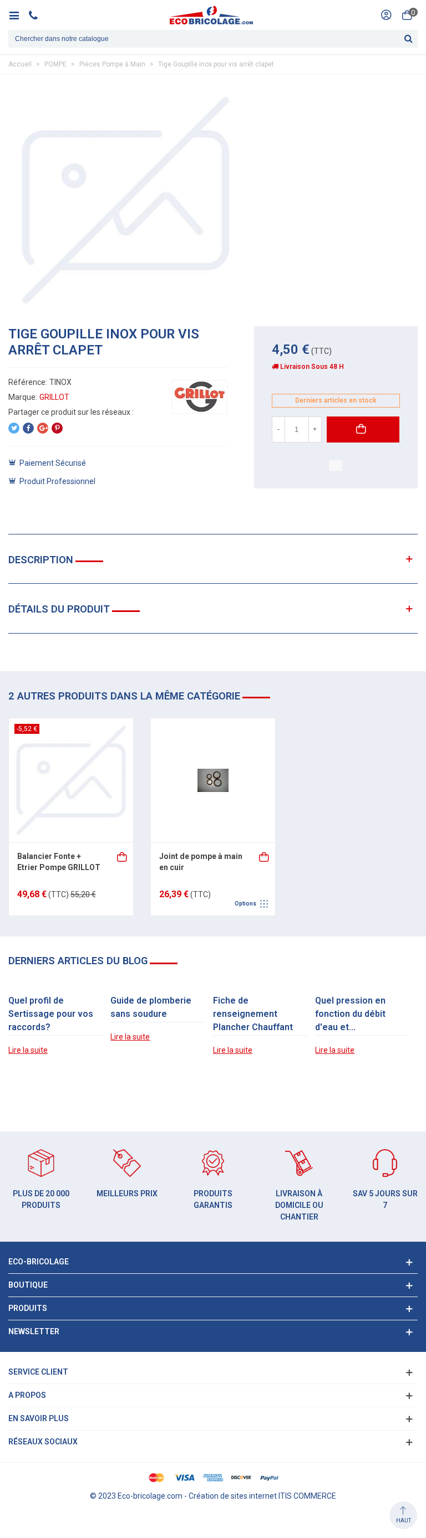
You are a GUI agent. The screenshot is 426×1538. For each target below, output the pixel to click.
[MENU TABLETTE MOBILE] (18, 14)
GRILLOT (54, 397)
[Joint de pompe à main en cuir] (213, 780)
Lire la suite (28, 1050)
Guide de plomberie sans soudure (150, 1007)
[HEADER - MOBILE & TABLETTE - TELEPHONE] (37, 14)
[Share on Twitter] (13, 428)
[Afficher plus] (264, 856)
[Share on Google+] (42, 428)
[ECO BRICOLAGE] (211, 15)
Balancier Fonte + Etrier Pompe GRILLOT (58, 862)
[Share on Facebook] (28, 428)
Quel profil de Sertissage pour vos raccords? (50, 1013)
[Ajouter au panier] (122, 856)
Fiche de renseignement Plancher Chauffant (253, 1013)
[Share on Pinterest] (57, 428)
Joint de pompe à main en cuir (200, 862)
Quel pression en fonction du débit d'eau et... (350, 1013)
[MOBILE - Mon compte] (386, 14)
